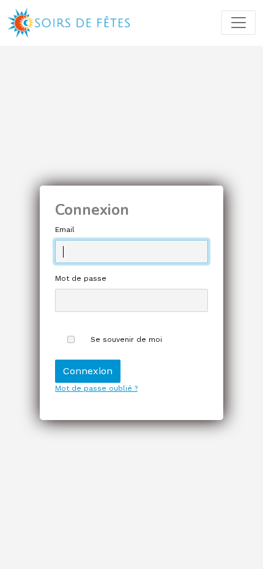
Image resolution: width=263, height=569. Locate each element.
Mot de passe (80, 278)
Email (65, 229)
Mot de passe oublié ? (96, 388)
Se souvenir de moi (126, 339)
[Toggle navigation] (238, 22)
